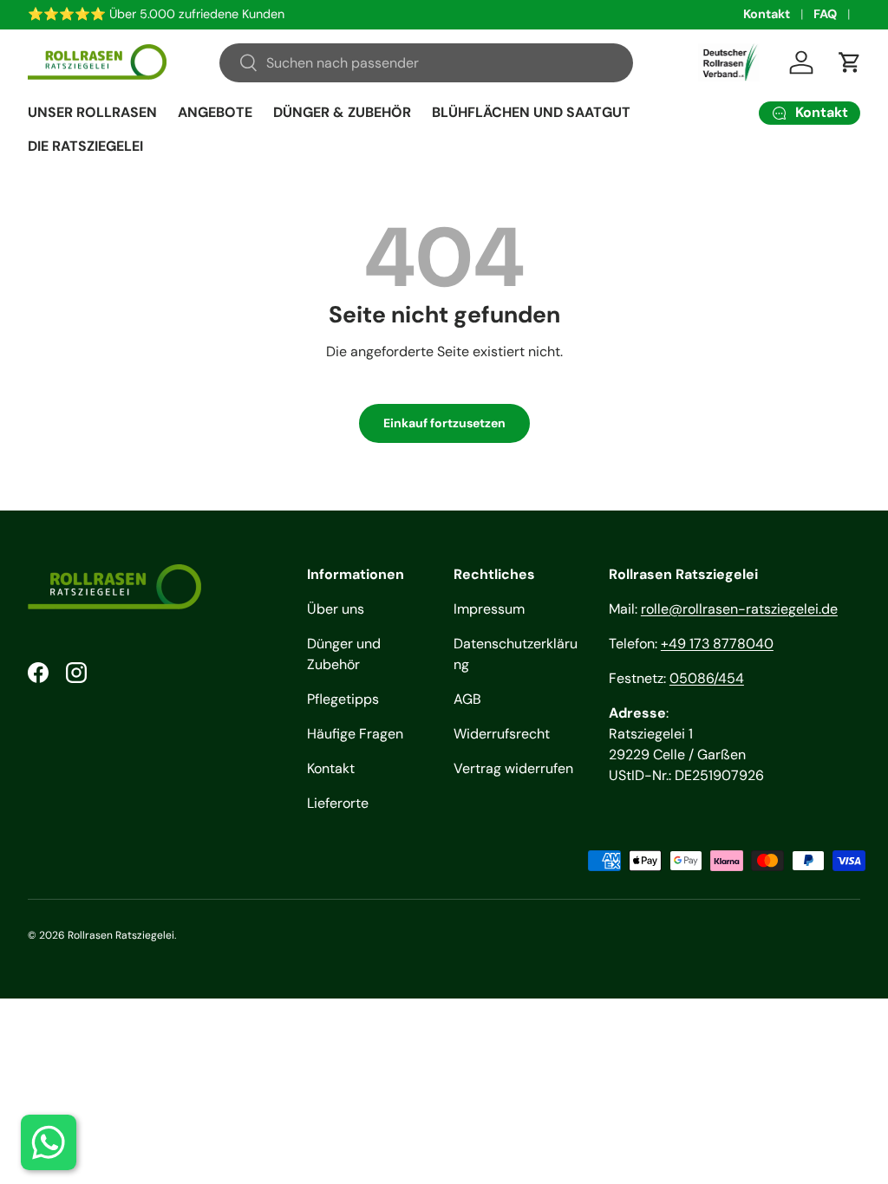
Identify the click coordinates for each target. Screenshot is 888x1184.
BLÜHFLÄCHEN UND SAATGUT (531, 112)
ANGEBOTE (215, 112)
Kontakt (766, 14)
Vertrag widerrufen (513, 768)
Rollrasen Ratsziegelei (121, 935)
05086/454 (706, 678)
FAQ (825, 14)
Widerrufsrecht (502, 734)
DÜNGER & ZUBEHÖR (342, 112)
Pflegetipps (343, 699)
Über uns (335, 609)
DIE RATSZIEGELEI (85, 146)
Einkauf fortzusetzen (444, 423)
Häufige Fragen (355, 734)
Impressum (489, 609)
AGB (467, 699)
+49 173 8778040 (717, 643)
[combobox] (426, 62)
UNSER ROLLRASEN (92, 112)
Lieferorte (338, 803)
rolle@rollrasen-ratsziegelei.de (739, 609)
